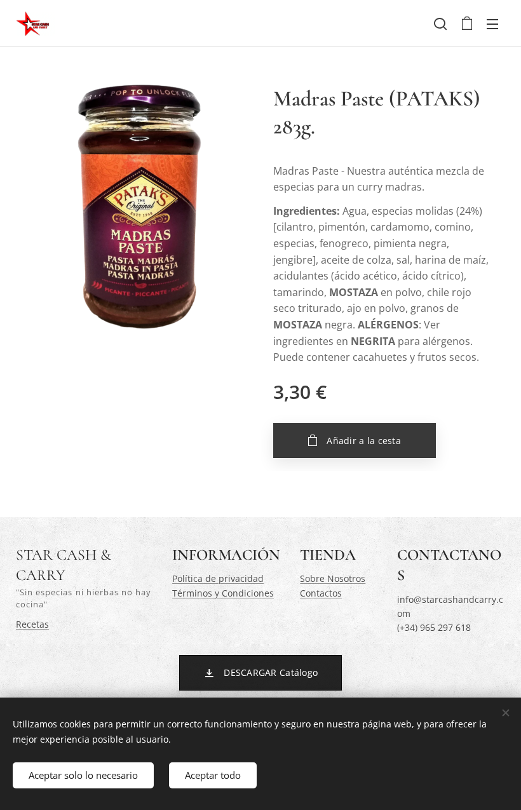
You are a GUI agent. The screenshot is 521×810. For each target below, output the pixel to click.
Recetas (32, 624)
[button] (440, 23)
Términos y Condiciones (223, 593)
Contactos (321, 593)
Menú (492, 23)
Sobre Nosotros (332, 578)
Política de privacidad (218, 578)
